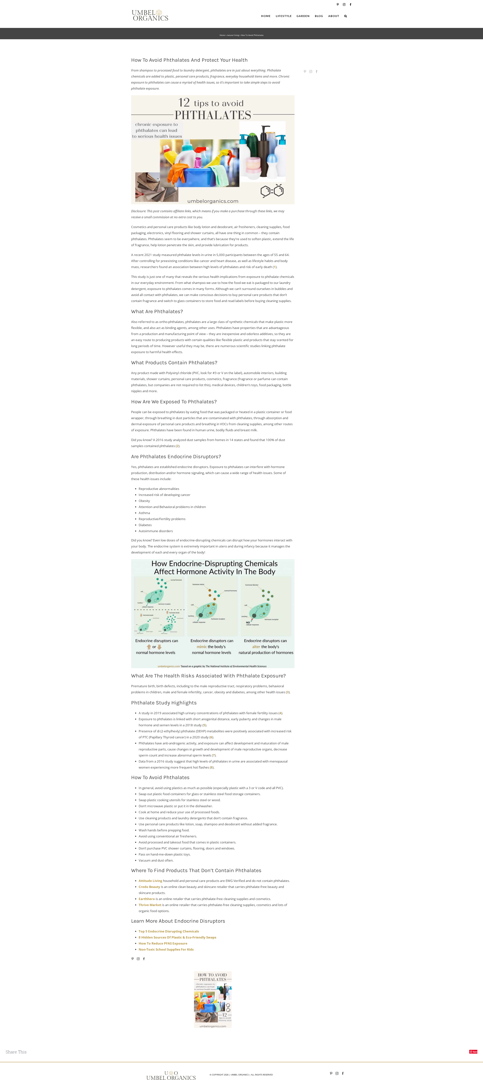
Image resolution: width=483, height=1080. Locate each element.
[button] (345, 16)
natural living (233, 35)
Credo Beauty (149, 887)
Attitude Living (150, 881)
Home (222, 35)
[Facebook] (143, 958)
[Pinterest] (132, 958)
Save (475, 1051)
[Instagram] (138, 958)
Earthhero (147, 899)
